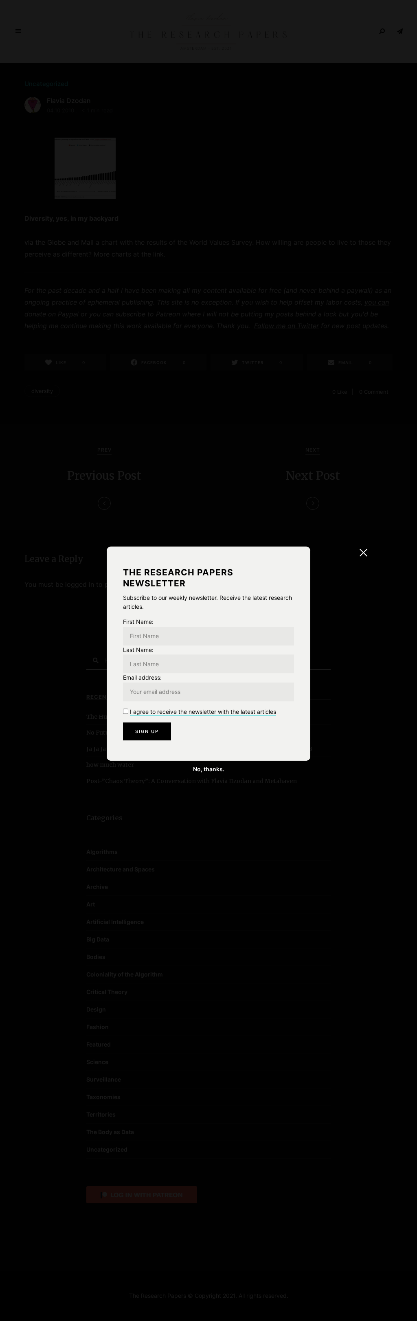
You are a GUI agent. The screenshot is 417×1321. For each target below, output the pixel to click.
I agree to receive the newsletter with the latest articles (203, 711)
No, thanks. (208, 769)
